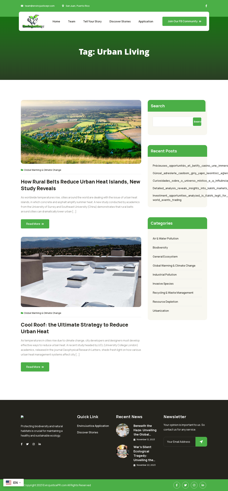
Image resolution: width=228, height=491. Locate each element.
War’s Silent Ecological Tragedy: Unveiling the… (144, 453)
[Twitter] (27, 444)
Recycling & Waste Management (173, 292)
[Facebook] (176, 485)
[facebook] (21, 444)
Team (71, 21)
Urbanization (161, 311)
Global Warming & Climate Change (42, 169)
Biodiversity (160, 247)
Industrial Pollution (165, 274)
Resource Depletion (165, 301)
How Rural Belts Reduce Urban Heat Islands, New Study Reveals (80, 185)
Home (56, 21)
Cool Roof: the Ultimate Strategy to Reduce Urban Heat (74, 328)
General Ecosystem (165, 256)
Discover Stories (87, 432)
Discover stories (120, 21)
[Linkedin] (40, 444)
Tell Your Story (92, 21)
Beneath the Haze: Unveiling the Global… (145, 430)
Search (158, 105)
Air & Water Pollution (165, 238)
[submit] (201, 442)
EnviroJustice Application (93, 426)
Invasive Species (163, 283)
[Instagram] (34, 444)
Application (146, 21)
